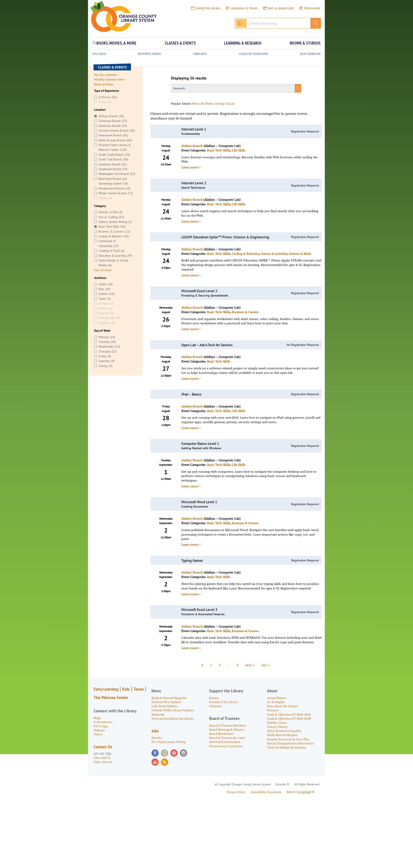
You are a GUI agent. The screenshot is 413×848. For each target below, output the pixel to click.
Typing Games (192, 560)
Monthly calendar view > (110, 79)
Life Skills (238, 150)
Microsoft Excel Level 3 (199, 609)
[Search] (298, 88)
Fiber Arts (200, 54)
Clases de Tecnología (253, 54)
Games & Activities (274, 254)
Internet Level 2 (193, 183)
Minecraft (198, 104)
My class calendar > (106, 75)
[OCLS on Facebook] (155, 753)
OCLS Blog (99, 54)
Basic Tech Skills (218, 150)
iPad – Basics (191, 394)
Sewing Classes (225, 104)
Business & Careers (245, 312)
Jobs (155, 730)
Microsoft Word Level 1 (199, 502)
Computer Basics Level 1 (200, 443)
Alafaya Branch (192, 146)
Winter (209, 104)
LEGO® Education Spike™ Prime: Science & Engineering (225, 237)
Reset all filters (104, 84)
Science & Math (300, 254)
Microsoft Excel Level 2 (199, 291)
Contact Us (103, 746)
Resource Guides (149, 54)
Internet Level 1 (193, 129)
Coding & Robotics (245, 254)
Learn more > (191, 167)
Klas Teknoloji (310, 54)
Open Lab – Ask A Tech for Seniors (207, 345)
